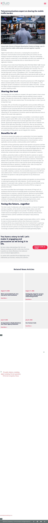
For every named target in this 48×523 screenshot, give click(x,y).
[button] (45, 3)
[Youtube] (41, 521)
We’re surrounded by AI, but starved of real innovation (9, 294)
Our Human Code (31, 323)
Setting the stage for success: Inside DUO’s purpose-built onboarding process (35, 295)
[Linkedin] (37, 521)
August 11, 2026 (30, 291)
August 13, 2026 (5, 291)
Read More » (4, 298)
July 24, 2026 (29, 320)
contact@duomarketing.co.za (6, 515)
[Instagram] (44, 521)
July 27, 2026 (4, 320)
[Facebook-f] (33, 521)
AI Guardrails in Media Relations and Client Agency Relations (11, 323)
